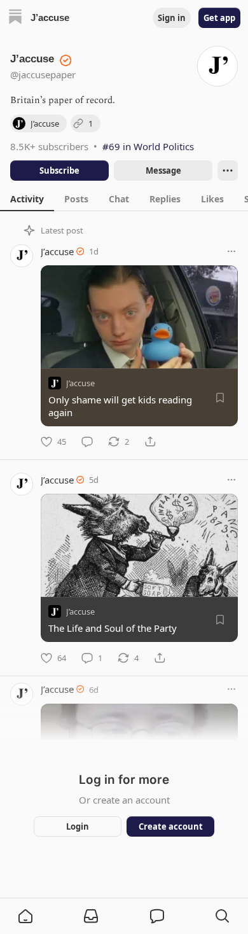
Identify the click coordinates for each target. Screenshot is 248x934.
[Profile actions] (227, 170)
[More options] (231, 251)
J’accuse (57, 251)
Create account (171, 826)
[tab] (27, 198)
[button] (25, 916)
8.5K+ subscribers (49, 146)
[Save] (220, 397)
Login (77, 826)
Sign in (172, 18)
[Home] (15, 18)
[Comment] (87, 441)
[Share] (150, 441)
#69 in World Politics (148, 146)
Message (163, 170)
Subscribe (59, 170)
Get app (219, 18)
